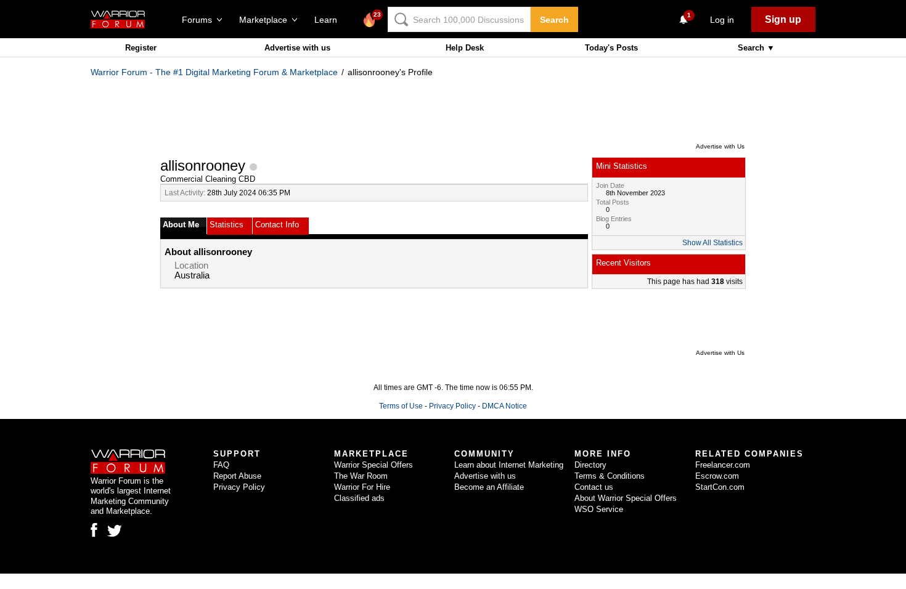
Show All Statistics (712, 242)
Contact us (593, 487)
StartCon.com (720, 487)
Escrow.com (717, 476)
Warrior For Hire (362, 487)
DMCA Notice (504, 406)
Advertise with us (297, 47)
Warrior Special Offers (373, 464)
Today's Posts (611, 47)
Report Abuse (237, 476)
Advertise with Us (720, 146)
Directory (590, 464)
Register (141, 47)
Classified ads (359, 498)
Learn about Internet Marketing (508, 464)
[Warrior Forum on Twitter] (114, 531)
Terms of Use (401, 406)
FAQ (221, 464)
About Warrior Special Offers (625, 498)
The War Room (361, 476)
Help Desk (465, 47)
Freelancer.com (722, 464)
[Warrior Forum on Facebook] (94, 529)
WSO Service (598, 509)
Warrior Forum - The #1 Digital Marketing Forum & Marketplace (214, 72)
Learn (329, 20)
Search (554, 20)
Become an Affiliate (489, 487)
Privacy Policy (452, 406)
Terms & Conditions (609, 476)
